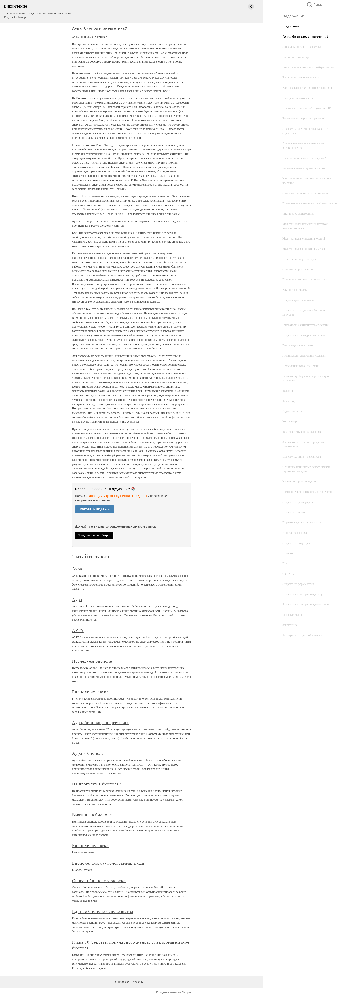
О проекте (122, 981)
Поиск (313, 4)
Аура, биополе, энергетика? (100, 722)
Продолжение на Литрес (94, 535)
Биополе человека (90, 692)
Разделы (138, 981)
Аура (77, 569)
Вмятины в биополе (92, 815)
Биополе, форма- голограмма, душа (108, 863)
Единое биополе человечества (102, 911)
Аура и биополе (88, 753)
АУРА (78, 630)
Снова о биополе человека (99, 880)
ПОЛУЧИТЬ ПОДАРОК (94, 509)
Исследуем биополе (92, 661)
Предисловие (290, 26)
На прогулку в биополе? (96, 784)
